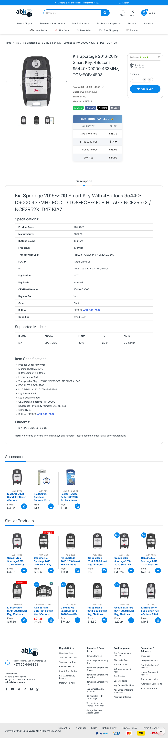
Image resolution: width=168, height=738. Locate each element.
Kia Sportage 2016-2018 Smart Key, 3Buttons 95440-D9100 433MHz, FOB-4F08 (70, 561)
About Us (81, 727)
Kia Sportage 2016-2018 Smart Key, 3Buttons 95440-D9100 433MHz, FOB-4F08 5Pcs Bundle (43, 611)
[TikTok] (25, 689)
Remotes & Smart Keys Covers (97, 669)
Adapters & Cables (122, 697)
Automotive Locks (149, 679)
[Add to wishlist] (159, 57)
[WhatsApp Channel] (37, 689)
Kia (84, 96)
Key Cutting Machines (124, 685)
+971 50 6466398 (25, 664)
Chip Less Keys (66, 653)
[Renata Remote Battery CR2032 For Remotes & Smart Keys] (70, 477)
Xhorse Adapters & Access (149, 673)
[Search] (105, 13)
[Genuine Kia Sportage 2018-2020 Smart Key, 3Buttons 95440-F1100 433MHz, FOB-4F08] (70, 591)
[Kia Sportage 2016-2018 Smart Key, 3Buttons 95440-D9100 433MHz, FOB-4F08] (70, 541)
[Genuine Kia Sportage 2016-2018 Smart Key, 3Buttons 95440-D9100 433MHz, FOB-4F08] (44, 541)
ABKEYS (34, 730)
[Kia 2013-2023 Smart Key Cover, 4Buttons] (17, 477)
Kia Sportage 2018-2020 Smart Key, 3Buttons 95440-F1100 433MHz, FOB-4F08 (97, 611)
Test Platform (120, 676)
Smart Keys (91, 91)
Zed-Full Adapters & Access (150, 666)
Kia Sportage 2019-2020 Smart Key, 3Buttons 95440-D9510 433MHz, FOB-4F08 (17, 611)
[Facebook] (6, 689)
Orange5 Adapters (149, 660)
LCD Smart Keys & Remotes (95, 690)
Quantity (134, 74)
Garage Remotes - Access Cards (95, 711)
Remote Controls (94, 656)
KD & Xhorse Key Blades (67, 677)
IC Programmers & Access (122, 670)
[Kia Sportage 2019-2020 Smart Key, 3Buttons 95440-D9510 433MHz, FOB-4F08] (17, 591)
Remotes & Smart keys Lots (97, 683)
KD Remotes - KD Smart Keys (94, 697)
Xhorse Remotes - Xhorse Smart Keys (95, 704)
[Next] (66, 81)
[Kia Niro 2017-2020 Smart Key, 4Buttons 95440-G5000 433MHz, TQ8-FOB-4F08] (151, 591)
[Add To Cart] (24, 506)
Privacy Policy (129, 727)
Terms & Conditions (152, 727)
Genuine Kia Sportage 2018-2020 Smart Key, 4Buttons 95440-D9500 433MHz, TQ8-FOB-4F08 (124, 561)
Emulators (145, 656)
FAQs (94, 727)
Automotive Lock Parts (151, 684)
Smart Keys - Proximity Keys (97, 661)
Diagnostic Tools (121, 660)
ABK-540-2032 (91, 310)
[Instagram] (31, 689)
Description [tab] (84, 181)
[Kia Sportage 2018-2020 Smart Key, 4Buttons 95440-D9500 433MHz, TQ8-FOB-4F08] (97, 541)
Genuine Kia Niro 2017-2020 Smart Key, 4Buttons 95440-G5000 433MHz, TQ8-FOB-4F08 (124, 611)
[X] (18, 689)
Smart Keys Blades (68, 671)
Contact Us (64, 727)
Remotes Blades (66, 666)
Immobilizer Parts (149, 688)
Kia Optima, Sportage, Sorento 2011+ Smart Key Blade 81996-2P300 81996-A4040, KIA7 (43, 497)
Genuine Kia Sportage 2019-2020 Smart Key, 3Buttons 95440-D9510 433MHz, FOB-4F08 (150, 561)
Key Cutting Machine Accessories (123, 691)
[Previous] (6, 81)
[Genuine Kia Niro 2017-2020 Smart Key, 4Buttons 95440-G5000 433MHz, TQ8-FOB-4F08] (124, 591)
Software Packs (121, 664)
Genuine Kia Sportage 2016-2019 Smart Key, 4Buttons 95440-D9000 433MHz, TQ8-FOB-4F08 (17, 561)
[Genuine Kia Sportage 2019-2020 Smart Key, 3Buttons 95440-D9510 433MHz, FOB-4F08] (151, 541)
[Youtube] (12, 689)
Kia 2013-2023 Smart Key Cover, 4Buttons (16, 497)
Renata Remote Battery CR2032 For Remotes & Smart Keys (69, 497)
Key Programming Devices (122, 654)
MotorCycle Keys (67, 683)
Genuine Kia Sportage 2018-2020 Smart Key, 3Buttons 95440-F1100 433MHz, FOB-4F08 (70, 611)
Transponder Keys (67, 662)
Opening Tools (120, 681)
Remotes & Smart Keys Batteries (97, 676)
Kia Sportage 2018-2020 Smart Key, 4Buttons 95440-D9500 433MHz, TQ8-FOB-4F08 (97, 561)
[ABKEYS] (24, 13)
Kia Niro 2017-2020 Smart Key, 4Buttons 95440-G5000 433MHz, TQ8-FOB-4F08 (150, 611)
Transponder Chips (68, 657)
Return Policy (109, 727)
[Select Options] (24, 570)
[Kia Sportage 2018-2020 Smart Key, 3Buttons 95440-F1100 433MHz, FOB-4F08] (97, 591)
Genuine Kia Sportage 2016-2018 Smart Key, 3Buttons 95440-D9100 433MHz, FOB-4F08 (43, 561)
